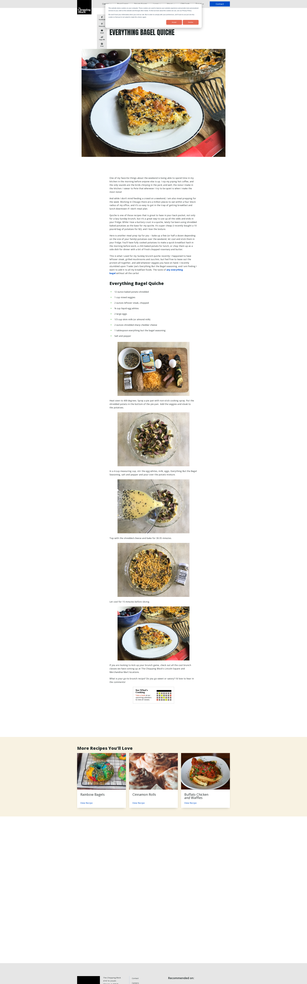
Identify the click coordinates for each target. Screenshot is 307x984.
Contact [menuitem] (135, 978)
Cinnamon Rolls (144, 794)
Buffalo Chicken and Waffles (196, 796)
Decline (190, 22)
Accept (174, 22)
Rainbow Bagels (92, 794)
